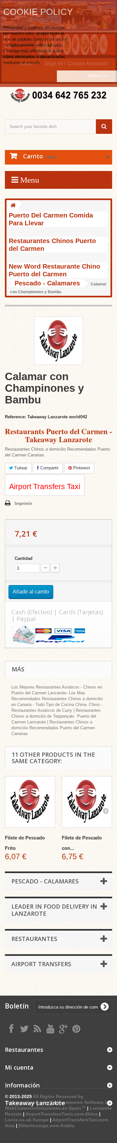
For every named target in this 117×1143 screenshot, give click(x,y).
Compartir (48, 467)
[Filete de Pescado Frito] (30, 802)
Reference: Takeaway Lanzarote (36, 416)
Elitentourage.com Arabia (46, 1125)
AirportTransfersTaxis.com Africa (62, 1113)
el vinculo (31, 62)
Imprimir (23, 503)
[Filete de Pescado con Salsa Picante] (87, 802)
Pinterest (81, 467)
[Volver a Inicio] (13, 205)
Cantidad (23, 558)
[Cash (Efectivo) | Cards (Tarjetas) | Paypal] (58, 634)
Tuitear (20, 467)
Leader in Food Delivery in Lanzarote (54, 910)
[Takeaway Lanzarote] (58, 96)
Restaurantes (34, 939)
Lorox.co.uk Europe (27, 1119)
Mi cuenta (19, 1067)
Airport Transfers (41, 964)
